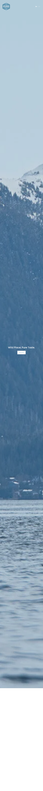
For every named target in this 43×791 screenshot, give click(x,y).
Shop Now (21, 352)
